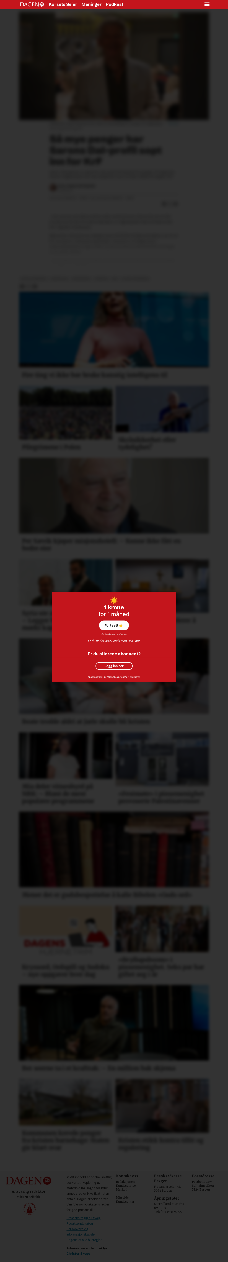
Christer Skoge (78, 1254)
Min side (122, 1197)
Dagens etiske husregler (84, 1240)
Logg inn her (114, 666)
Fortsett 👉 (114, 625)
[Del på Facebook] (164, 204)
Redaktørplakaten (79, 1223)
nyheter (101, 278)
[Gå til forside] (32, 4)
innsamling (81, 278)
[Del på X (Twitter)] (170, 204)
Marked (121, 1189)
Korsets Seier (63, 4)
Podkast (114, 4)
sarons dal (59, 278)
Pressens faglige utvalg (83, 1218)
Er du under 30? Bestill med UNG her (114, 641)
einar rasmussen (33, 278)
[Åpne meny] (207, 4)
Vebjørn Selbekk (28, 1197)
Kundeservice (126, 1185)
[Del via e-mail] (175, 204)
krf (115, 278)
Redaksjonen (125, 1181)
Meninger (91, 4)
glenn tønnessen (135, 278)
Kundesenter (125, 1201)
